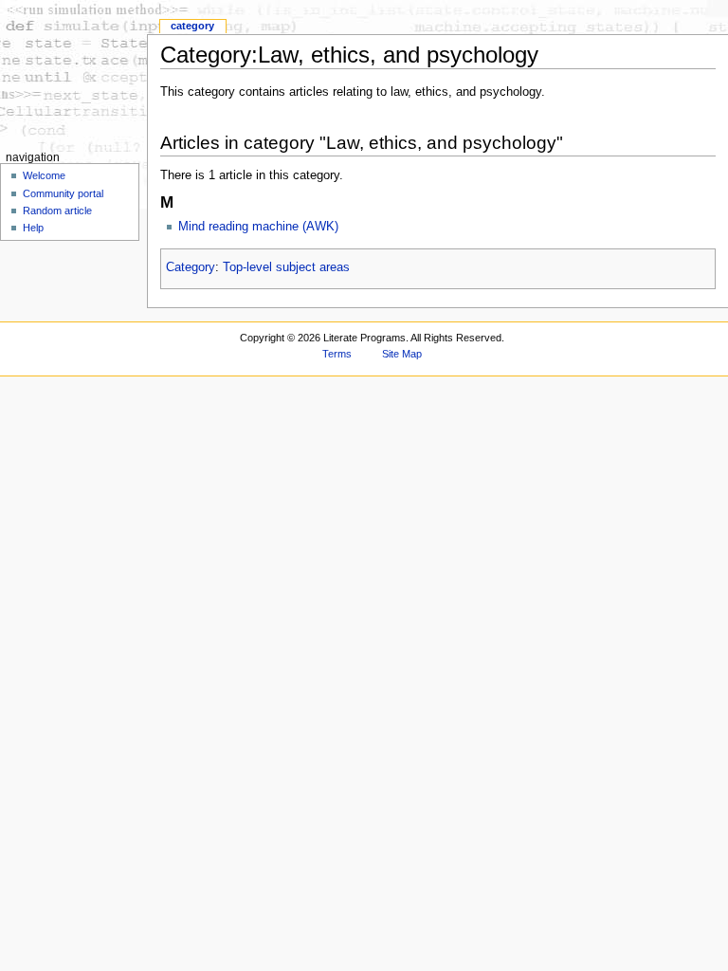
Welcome (44, 175)
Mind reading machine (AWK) (258, 226)
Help (33, 227)
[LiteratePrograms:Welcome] (73, 73)
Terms (337, 353)
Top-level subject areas (286, 267)
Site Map (402, 353)
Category (190, 267)
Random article (57, 210)
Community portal (63, 193)
